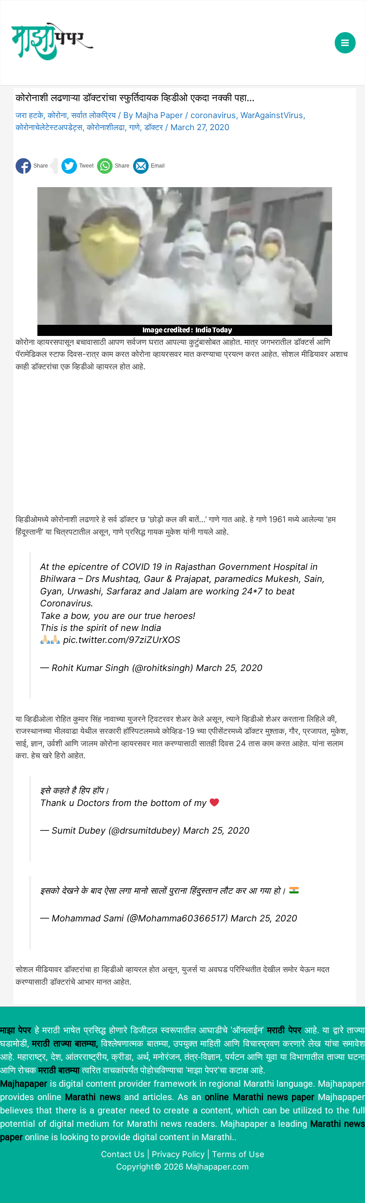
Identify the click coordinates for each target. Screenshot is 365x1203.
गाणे (134, 127)
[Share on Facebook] (32, 166)
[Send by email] (149, 166)
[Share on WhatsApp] (113, 166)
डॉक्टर (153, 127)
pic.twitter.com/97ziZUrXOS (121, 639)
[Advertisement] (163, 447)
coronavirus (213, 115)
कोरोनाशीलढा (106, 127)
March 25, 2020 (229, 668)
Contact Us (123, 1154)
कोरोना (57, 115)
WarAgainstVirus (271, 115)
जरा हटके (29, 115)
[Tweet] (77, 166)
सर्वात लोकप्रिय (93, 115)
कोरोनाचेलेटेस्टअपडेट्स (49, 127)
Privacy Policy (178, 1154)
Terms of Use (238, 1154)
